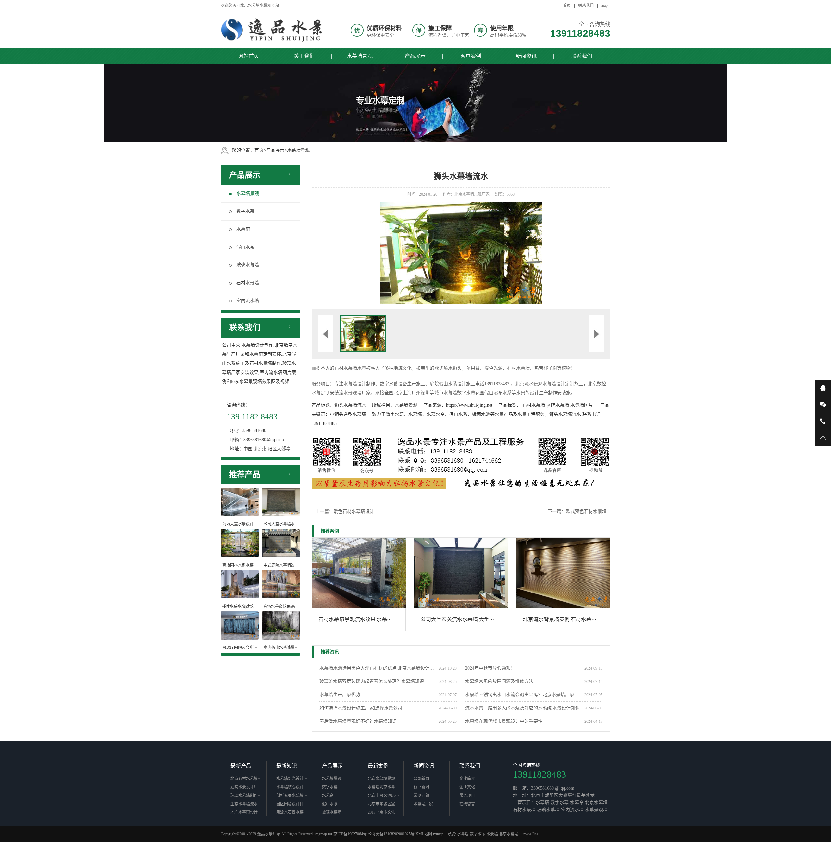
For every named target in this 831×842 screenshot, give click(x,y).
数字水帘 (477, 834)
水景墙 (492, 834)
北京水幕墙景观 (381, 778)
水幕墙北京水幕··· (383, 787)
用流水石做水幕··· (291, 812)
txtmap (438, 834)
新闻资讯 (526, 56)
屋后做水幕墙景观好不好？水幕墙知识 (358, 721)
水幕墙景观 (360, 56)
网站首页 (248, 56)
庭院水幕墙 (557, 405)
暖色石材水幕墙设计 (353, 511)
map (604, 5)
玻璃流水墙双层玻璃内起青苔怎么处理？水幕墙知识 (371, 681)
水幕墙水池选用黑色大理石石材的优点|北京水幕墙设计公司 (378, 668)
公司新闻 (421, 778)
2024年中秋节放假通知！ (490, 668)
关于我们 (304, 56)
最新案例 (378, 766)
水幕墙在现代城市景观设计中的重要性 (503, 721)
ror (330, 834)
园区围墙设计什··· (291, 804)
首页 (567, 5)
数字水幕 (245, 211)
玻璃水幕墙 (247, 264)
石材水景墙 (247, 282)
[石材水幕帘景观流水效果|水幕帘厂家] (359, 573)
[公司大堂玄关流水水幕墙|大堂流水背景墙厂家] (461, 573)
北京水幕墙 (508, 834)
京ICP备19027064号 (350, 834)
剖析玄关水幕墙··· (291, 795)
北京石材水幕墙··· (246, 778)
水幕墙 (463, 834)
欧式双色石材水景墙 (586, 511)
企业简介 (467, 778)
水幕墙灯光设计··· (291, 778)
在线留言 (467, 804)
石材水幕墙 (533, 405)
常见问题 (421, 795)
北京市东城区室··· (383, 804)
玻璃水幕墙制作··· (246, 795)
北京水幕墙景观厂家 (472, 194)
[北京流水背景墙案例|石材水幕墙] (563, 573)
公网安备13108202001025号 (391, 834)
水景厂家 (272, 834)
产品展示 (415, 56)
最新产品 (240, 766)
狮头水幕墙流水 (350, 405)
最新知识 (286, 766)
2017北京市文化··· (383, 812)
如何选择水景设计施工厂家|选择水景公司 (360, 708)
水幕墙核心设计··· (291, 787)
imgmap (321, 834)
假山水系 (245, 247)
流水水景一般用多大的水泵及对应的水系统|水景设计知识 (522, 708)
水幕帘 (243, 229)
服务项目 (467, 795)
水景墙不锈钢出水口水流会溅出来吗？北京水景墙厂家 (519, 694)
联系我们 (586, 5)
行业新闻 (421, 787)
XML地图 (424, 834)
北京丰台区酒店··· (383, 795)
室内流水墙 (247, 300)
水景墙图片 (581, 405)
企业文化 (467, 787)
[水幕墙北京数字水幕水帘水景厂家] (273, 30)
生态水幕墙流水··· (246, 804)
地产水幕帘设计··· (246, 812)
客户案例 (470, 56)
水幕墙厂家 (423, 804)
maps (527, 834)
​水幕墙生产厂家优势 (339, 694)
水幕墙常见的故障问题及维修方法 (499, 681)
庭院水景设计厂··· (246, 787)
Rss (535, 834)
